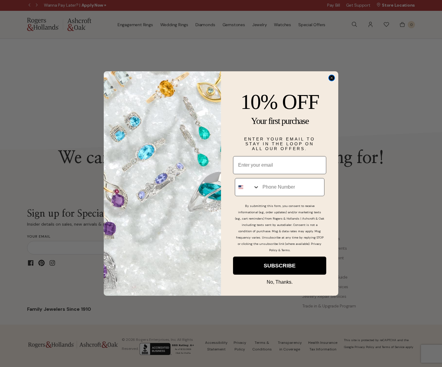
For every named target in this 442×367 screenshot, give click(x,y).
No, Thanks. (280, 282)
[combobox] (247, 187)
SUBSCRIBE (280, 266)
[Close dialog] (332, 78)
